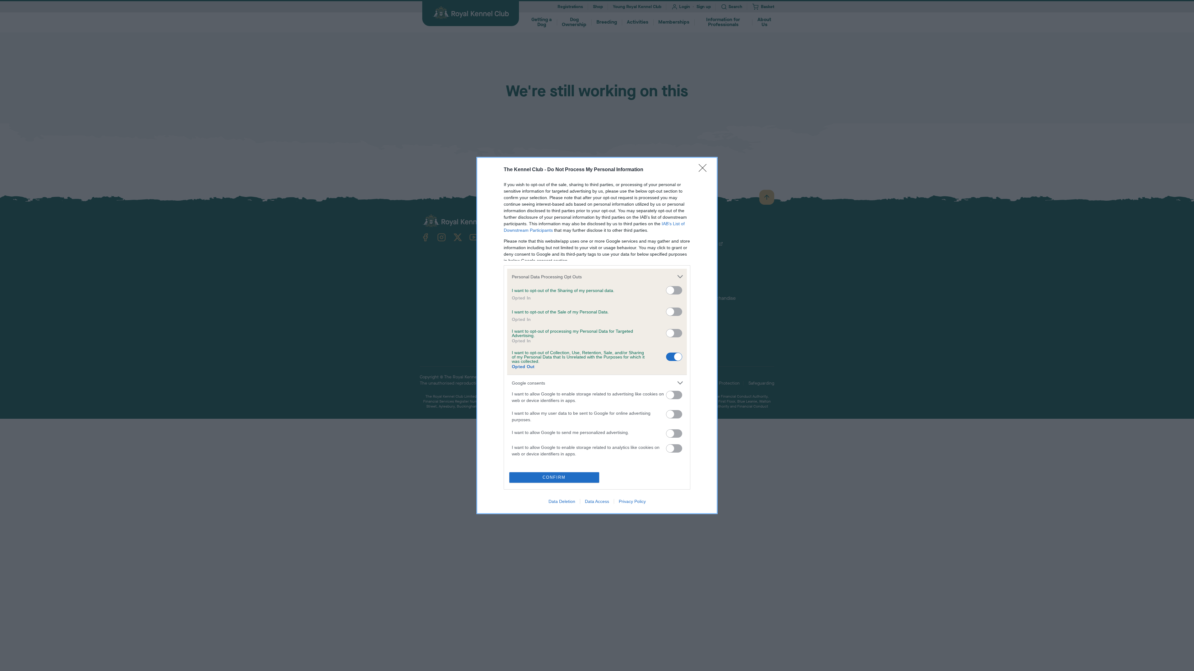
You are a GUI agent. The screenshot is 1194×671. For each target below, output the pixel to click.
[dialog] (597, 335)
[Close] (704, 170)
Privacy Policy (632, 501)
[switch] (674, 290)
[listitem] (597, 276)
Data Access (597, 501)
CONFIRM (554, 477)
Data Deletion (561, 501)
